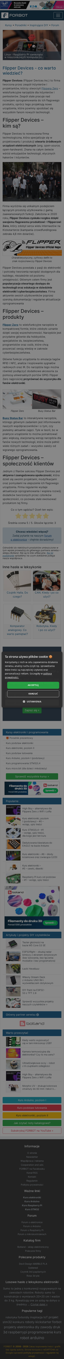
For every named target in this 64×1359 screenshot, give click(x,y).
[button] (32, 701)
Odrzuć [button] (33, 693)
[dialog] (32, 679)
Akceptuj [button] (33, 685)
